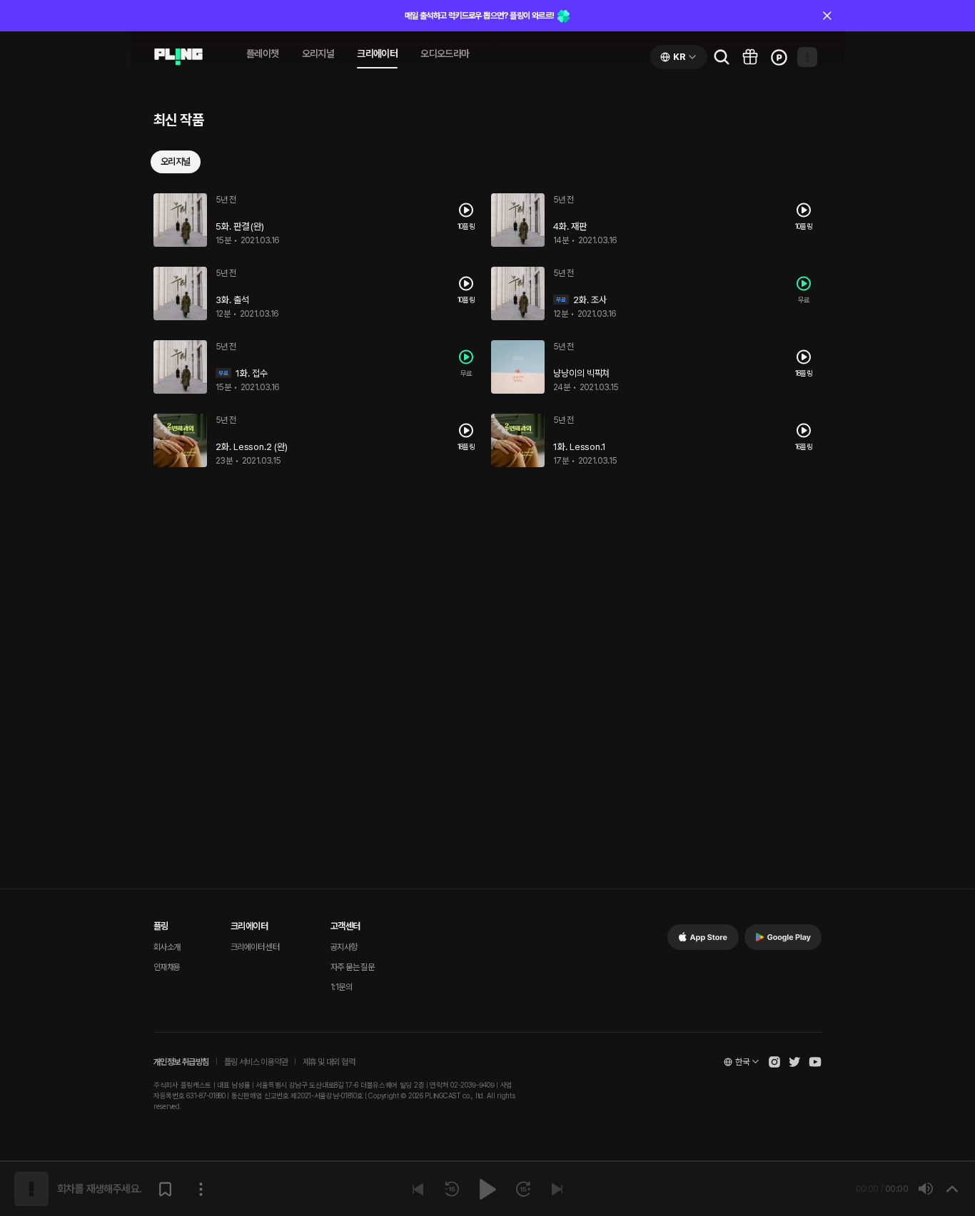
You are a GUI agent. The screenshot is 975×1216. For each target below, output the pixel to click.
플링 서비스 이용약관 (256, 1062)
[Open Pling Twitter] (794, 1062)
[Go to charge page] (778, 57)
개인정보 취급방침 (181, 1062)
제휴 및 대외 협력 (329, 1062)
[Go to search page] (721, 57)
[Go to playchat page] (178, 57)
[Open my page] (807, 57)
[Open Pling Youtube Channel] (815, 1062)
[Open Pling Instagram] (774, 1062)
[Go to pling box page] (750, 57)
